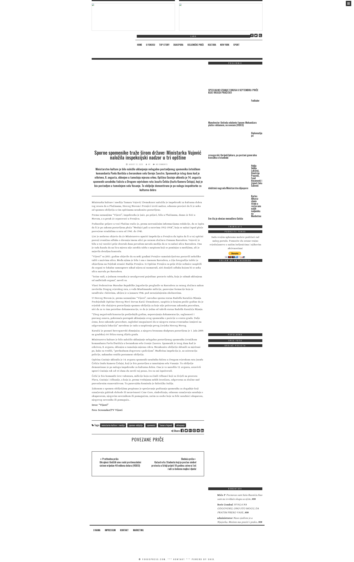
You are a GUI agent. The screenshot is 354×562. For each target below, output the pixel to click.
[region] (133, 17)
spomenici (151, 425)
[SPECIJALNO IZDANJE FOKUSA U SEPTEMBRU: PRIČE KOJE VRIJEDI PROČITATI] (229, 78)
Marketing (138, 530)
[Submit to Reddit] (198, 430)
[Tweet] (186, 430)
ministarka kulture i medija (113, 425)
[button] (133, 17)
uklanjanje (180, 425)
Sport (236, 45)
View (254, 498)
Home (139, 45)
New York (224, 45)
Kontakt (124, 530)
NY (149, 164)
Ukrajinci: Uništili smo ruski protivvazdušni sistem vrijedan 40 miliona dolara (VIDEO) (120, 463)
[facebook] (252, 35)
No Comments (162, 164)
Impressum (110, 530)
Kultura (212, 45)
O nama (96, 530)
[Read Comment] (211, 497)
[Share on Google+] (190, 430)
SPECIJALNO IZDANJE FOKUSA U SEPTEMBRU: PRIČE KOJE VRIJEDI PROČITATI (233, 91)
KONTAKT (179, 559)
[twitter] (256, 35)
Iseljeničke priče (195, 45)
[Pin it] (194, 430)
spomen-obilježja (136, 425)
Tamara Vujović (165, 425)
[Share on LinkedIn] (202, 430)
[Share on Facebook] (182, 430)
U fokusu (150, 45)
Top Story (164, 45)
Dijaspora (178, 45)
